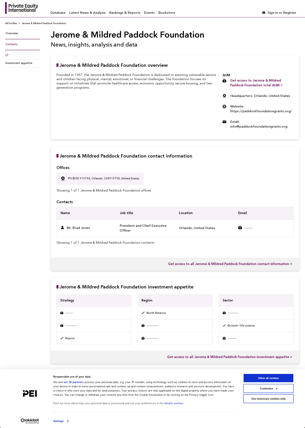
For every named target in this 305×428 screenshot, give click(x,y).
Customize (266, 388)
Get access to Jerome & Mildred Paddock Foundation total (256, 83)
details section (173, 403)
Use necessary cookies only (268, 398)
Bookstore (166, 13)
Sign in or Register (282, 13)
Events (149, 13)
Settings (58, 421)
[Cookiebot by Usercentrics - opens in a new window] (29, 421)
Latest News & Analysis (87, 13)
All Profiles (11, 23)
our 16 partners (74, 382)
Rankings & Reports (124, 13)
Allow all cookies (268, 378)
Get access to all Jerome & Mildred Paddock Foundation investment (229, 357)
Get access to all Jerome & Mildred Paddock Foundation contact (230, 264)
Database (57, 13)
